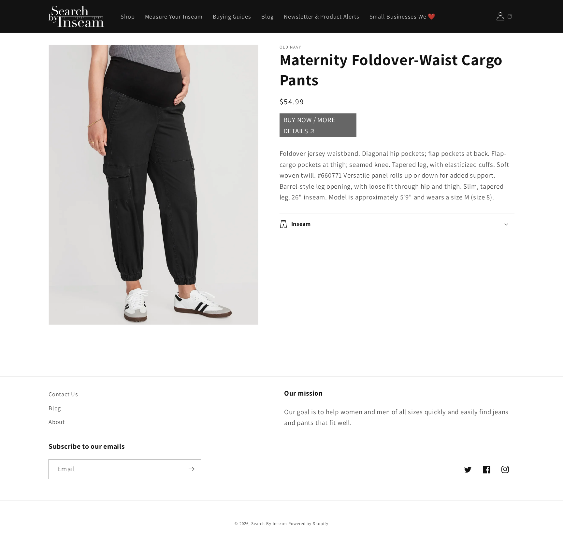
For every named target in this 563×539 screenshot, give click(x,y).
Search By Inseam (269, 523)
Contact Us (63, 394)
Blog (55, 408)
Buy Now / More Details (309, 126)
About (57, 422)
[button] (397, 224)
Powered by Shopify (308, 523)
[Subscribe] (191, 469)
